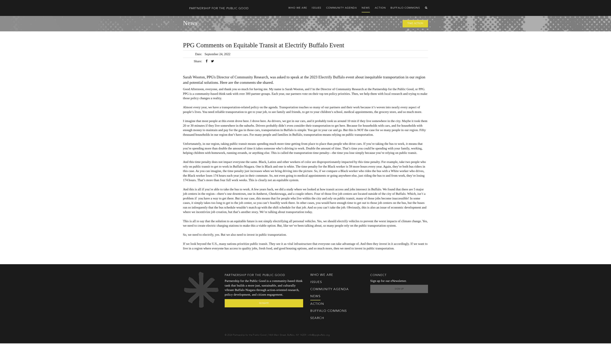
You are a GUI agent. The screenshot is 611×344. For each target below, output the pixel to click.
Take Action (415, 23)
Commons (328, 311)
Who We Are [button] (297, 8)
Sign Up (399, 289)
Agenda (341, 8)
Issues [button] (316, 8)
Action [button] (380, 8)
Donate (264, 303)
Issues (316, 282)
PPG (218, 8)
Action (317, 304)
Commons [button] (405, 8)
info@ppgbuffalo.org (319, 335)
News (366, 8)
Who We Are (321, 275)
